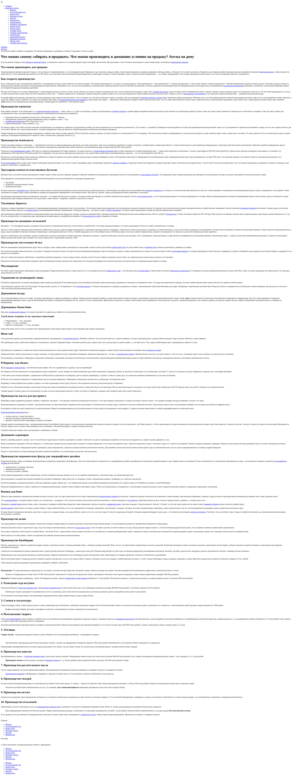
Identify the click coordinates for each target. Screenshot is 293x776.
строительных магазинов (104, 151)
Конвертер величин (17, 39)
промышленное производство (48, 707)
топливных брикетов (248, 208)
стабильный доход (119, 247)
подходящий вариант (180, 251)
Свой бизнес (15, 35)
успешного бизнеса (118, 111)
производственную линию (151, 98)
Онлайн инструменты (18, 43)
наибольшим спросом (179, 62)
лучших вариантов (113, 210)
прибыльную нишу (88, 715)
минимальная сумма (22, 151)
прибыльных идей (113, 271)
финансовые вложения (109, 496)
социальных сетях (83, 528)
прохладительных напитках (47, 111)
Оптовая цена (170, 214)
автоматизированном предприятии (73, 100)
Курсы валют (15, 29)
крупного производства (51, 588)
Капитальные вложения (14, 674)
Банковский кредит (17, 37)
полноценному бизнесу (126, 354)
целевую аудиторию (198, 512)
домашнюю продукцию (125, 619)
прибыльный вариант (17, 312)
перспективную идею (91, 216)
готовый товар (15, 504)
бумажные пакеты (52, 660)
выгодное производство (28, 588)
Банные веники (7, 508)
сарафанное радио (114, 504)
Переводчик (15, 20)
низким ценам (31, 210)
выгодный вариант (13, 619)
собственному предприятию (194, 94)
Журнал (13, 10)
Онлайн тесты (15, 31)
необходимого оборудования (76, 578)
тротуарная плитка (145, 196)
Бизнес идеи (15, 41)
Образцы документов (18, 24)
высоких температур (154, 190)
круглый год (133, 500)
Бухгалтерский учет (18, 12)
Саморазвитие (15, 22)
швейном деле (151, 247)
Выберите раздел (12, 8)
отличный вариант (83, 286)
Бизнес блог (14, 14)
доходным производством (34, 656)
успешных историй (153, 350)
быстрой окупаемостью (180, 271)
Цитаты (13, 18)
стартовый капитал (266, 72)
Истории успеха (16, 16)
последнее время (9, 163)
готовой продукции (160, 92)
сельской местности (71, 338)
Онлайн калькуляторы (18, 33)
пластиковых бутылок (149, 175)
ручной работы (144, 271)
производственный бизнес (35, 62)
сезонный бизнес (11, 500)
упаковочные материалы (15, 121)
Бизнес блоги (15, 27)
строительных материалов (233, 86)
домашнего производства (15, 368)
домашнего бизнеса (211, 504)
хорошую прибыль (120, 163)
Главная (8, 6)
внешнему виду (23, 190)
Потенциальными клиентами (12, 412)
